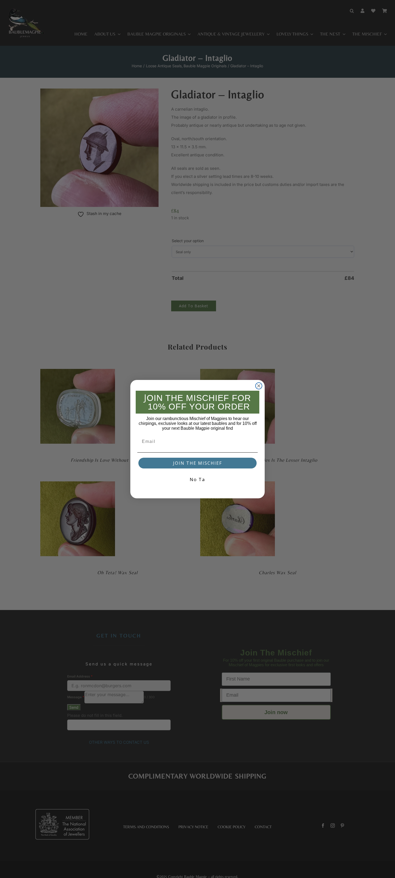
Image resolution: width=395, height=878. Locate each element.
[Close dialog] (259, 386)
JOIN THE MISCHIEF (197, 463)
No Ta (197, 479)
